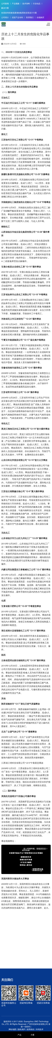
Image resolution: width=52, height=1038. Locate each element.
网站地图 (12, 1029)
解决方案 (5, 8)
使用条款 (30, 1029)
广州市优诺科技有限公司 (37, 1024)
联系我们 (30, 17)
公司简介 (5, 17)
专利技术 (39, 1029)
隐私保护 (21, 1029)
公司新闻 (5, 3)
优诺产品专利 (17, 17)
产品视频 (15, 3)
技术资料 (26, 3)
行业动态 (36, 3)
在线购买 (40, 17)
